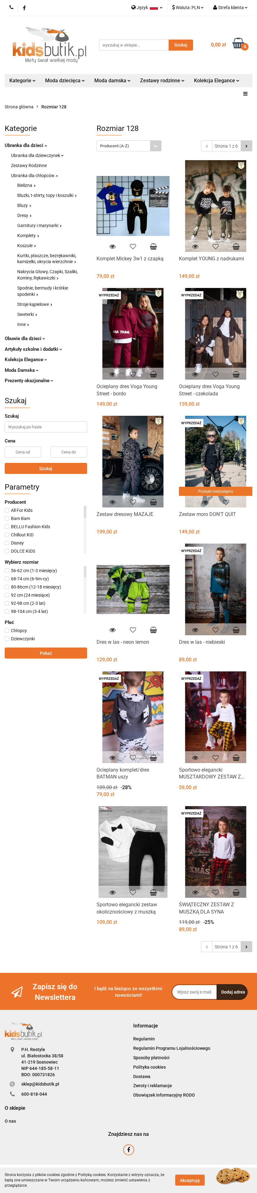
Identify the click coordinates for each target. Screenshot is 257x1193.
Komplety (27, 235)
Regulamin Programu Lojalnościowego (171, 1048)
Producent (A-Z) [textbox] (114, 146)
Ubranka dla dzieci (25, 145)
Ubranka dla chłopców (33, 175)
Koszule (25, 245)
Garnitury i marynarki (38, 225)
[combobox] (129, 145)
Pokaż (46, 653)
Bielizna (25, 185)
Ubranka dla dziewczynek (36, 155)
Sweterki (26, 314)
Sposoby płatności (151, 1057)
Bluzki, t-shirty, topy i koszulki (45, 195)
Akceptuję (190, 1180)
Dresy (23, 215)
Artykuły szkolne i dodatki (32, 349)
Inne (22, 324)
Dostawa (141, 1076)
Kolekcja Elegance (215, 81)
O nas (10, 1121)
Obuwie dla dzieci (24, 338)
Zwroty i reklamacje (152, 1085)
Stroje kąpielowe (33, 304)
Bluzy (23, 205)
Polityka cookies (149, 1067)
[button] (145, 1026)
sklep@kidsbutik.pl (40, 1084)
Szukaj (45, 468)
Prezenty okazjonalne (28, 380)
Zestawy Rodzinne (29, 165)
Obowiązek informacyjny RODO (164, 1095)
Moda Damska (20, 370)
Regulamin (144, 1038)
